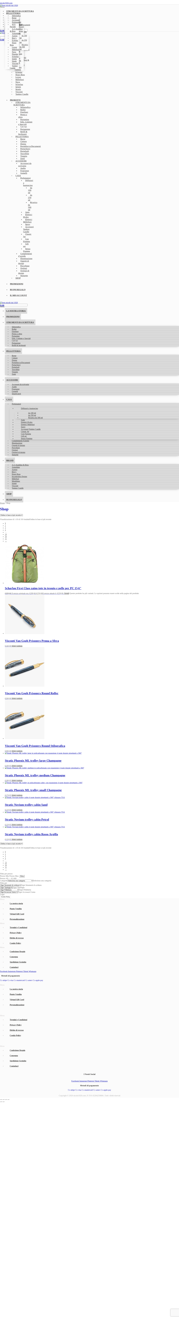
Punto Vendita (16, 909)
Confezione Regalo (17, 951)
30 (6, 537)
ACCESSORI (12, 380)
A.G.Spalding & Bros (16, 30)
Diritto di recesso (17, 938)
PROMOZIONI (16, 284)
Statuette (24, 275)
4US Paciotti (13, 25)
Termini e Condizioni (18, 927)
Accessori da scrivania (24, 164)
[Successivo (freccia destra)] (3, 1101)
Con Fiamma (26, 240)
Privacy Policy (16, 933)
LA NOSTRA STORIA (16, 311)
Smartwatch (16, 394)
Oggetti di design (23, 262)
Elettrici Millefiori (27, 220)
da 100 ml (23, 37)
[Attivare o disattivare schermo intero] (3, 1099)
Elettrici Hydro (27, 215)
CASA (18, 175)
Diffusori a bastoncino (28, 183)
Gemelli (23, 173)
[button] (54, 7)
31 (6, 539)
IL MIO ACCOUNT (18, 295)
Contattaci (14, 967)
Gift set (26, 245)
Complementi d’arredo (25, 254)
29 (6, 534)
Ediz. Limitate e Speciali (25, 123)
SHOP (18, 278)
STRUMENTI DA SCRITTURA (21, 103)
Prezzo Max (14, 876)
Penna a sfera (22, 115)
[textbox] (42, 881)
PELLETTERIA (13, 351)
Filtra (22, 876)
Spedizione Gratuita (18, 962)
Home (2, 503)
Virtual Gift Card (17, 914)
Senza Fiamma (26, 250)
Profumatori (16, 404)
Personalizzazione (17, 919)
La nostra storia (16, 903)
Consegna (14, 957)
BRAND (10, 460)
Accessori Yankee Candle (28, 229)
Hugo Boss (13, 44)
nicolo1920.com (6, 3)
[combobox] (42, 881)
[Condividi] (6, 1099)
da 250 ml (23, 41)
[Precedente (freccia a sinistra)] (1, 1101)
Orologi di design (23, 272)
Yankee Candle (14, 67)
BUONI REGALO (17, 290)
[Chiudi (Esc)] (8, 1099)
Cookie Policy (5, 897)
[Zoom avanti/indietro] (1, 1099)
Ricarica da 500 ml (24, 47)
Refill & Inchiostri (22, 133)
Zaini (14, 374)
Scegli (66, 593)
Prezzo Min (4, 876)
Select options (17, 646)
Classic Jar (27, 235)
